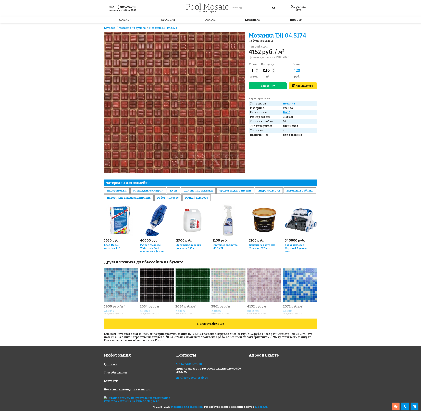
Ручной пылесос (196, 197)
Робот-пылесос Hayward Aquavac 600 (296, 248)
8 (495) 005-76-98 (122, 7)
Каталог (125, 20)
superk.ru (261, 406)
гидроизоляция (269, 190)
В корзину (268, 85)
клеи (173, 190)
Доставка (168, 20)
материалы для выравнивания (129, 197)
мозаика (289, 103)
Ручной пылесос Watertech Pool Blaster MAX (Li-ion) (152, 248)
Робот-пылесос (168, 197)
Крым (213, 11)
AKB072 (180, 311)
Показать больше (210, 324)
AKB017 (288, 311)
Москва (202, 11)
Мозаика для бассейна (187, 406)
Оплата (210, 20)
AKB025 (216, 311)
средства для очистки (235, 190)
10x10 (286, 112)
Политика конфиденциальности (127, 389)
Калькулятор (304, 85)
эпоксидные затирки (148, 190)
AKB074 (145, 311)
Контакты (252, 20)
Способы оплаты (115, 372)
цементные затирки (198, 190)
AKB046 (109, 311)
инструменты (117, 190)
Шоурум (296, 20)
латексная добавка (299, 190)
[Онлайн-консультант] (395, 406)
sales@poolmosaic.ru (193, 377)
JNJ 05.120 (253, 311)
